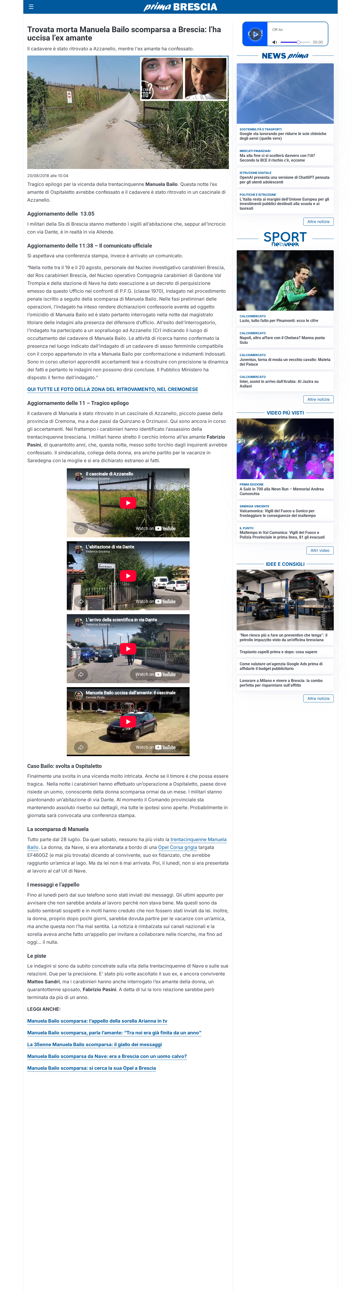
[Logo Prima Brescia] (180, 7)
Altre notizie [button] (318, 221)
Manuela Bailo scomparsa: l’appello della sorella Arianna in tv (97, 1021)
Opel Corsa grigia (177, 847)
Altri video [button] (320, 550)
